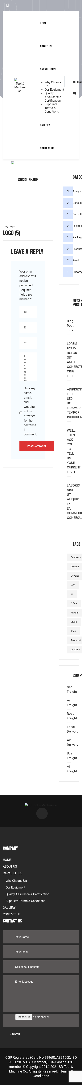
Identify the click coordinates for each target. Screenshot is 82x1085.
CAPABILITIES (48, 69)
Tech (73, 631)
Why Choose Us (53, 84)
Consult (77, 202)
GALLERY (45, 125)
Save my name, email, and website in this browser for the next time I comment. (30, 411)
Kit (72, 594)
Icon (73, 585)
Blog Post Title (70, 325)
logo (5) (11, 232)
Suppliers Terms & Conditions (52, 107)
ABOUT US (46, 46)
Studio (74, 622)
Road (76, 260)
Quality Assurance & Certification (53, 96)
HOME (43, 23)
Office (74, 603)
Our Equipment (54, 89)
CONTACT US (47, 148)
